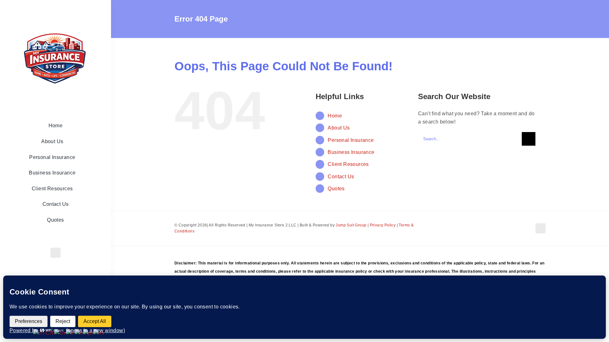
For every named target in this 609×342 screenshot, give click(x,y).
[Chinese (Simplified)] (43, 332)
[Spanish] (99, 332)
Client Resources (348, 164)
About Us (339, 127)
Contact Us (341, 176)
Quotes (336, 188)
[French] (70, 332)
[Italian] (79, 332)
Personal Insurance (351, 140)
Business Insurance (351, 152)
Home (335, 115)
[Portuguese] (88, 332)
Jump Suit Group (351, 225)
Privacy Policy (383, 225)
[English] (60, 332)
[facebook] (55, 253)
